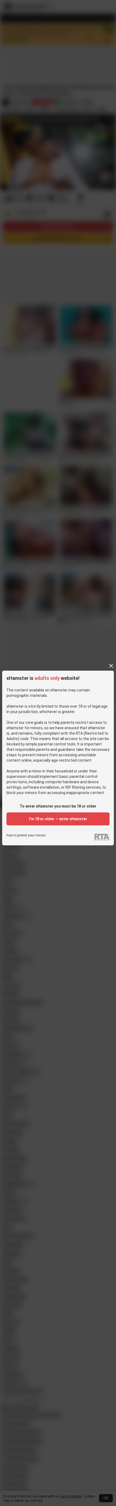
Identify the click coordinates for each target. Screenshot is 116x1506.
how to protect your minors (26, 835)
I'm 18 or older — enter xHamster (58, 819)
